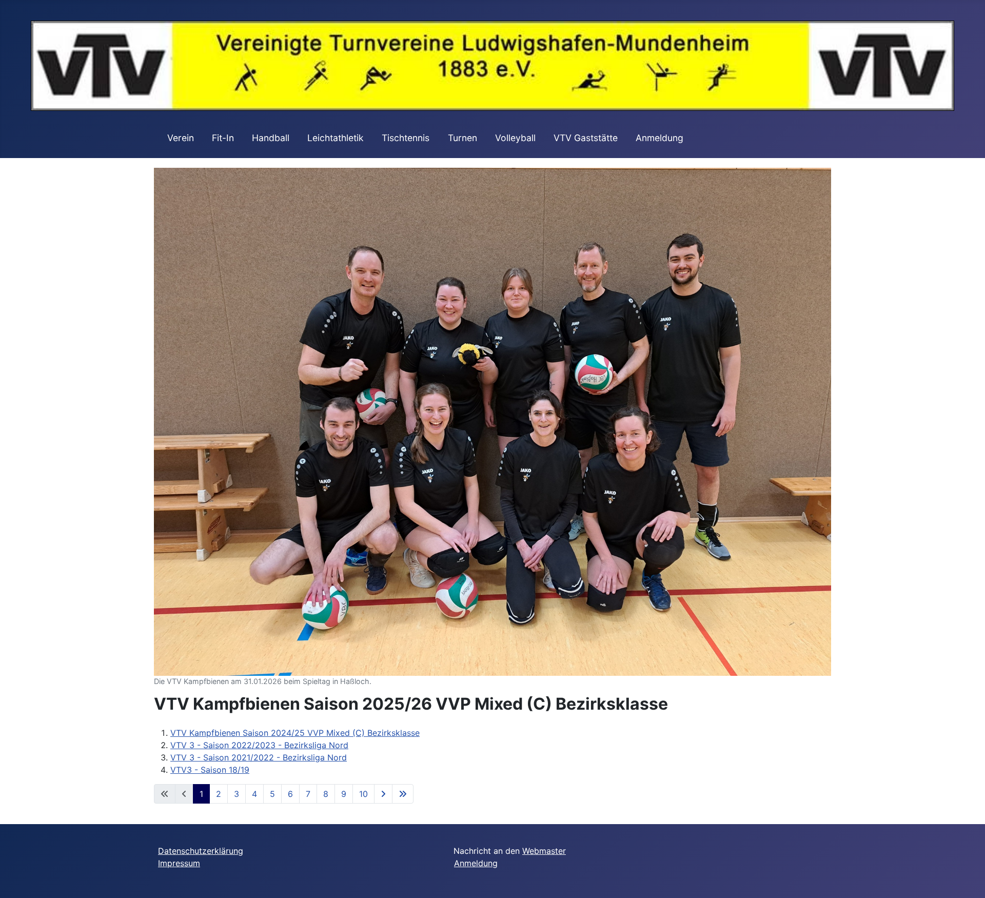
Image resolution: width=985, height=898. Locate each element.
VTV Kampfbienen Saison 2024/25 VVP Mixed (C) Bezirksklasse (295, 733)
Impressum (179, 863)
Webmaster (544, 851)
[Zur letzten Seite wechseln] (402, 794)
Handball (270, 137)
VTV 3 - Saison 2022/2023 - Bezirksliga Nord (259, 745)
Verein (180, 137)
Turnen (462, 137)
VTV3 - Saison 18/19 (209, 770)
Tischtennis (405, 137)
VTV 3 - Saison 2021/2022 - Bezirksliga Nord (258, 757)
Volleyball (515, 137)
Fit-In (223, 137)
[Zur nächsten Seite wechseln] (383, 794)
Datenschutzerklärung (200, 851)
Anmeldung (659, 137)
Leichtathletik (335, 137)
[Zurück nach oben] (967, 879)
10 (363, 794)
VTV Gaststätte (586, 137)
